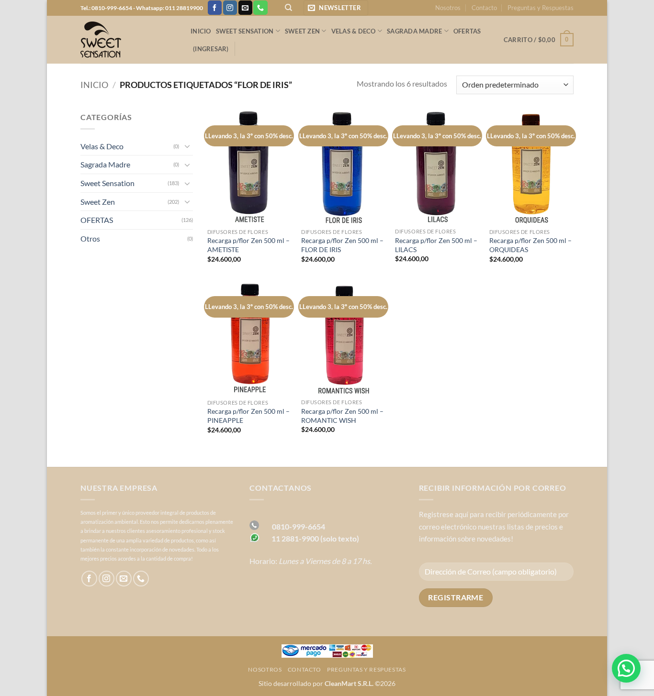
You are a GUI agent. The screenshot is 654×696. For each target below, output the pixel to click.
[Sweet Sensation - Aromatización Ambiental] (128, 40)
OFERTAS (467, 31)
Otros (90, 238)
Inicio (201, 31)
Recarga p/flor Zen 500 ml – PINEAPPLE (248, 415)
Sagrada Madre (414, 31)
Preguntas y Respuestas (540, 7)
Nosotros (448, 7)
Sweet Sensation (245, 31)
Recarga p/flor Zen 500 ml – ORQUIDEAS (530, 245)
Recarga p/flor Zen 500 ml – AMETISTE (248, 245)
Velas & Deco (353, 31)
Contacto (484, 7)
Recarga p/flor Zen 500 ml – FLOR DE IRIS (342, 245)
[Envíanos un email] (245, 7)
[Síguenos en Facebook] (215, 7)
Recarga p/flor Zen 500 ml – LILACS (436, 245)
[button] (336, 8)
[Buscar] (288, 7)
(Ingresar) (211, 49)
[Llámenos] (260, 7)
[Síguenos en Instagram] (230, 7)
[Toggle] (187, 146)
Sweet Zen (302, 31)
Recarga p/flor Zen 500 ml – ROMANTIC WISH (342, 415)
